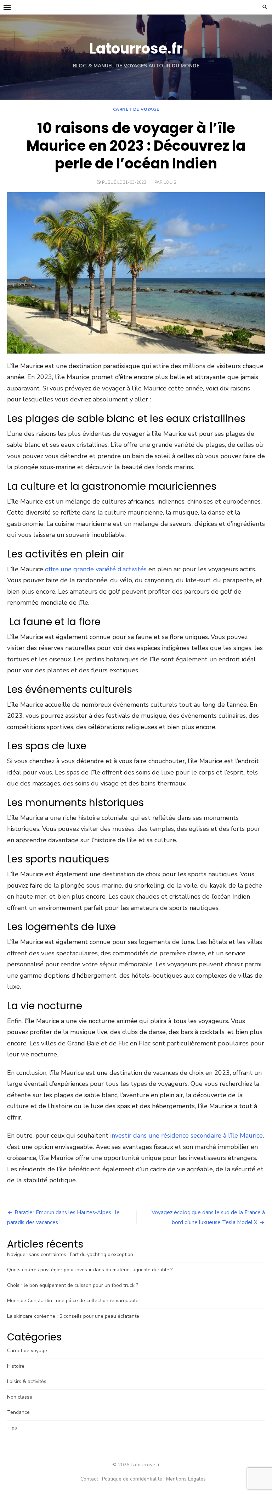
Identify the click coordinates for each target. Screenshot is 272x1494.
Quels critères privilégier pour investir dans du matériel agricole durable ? (89, 1269)
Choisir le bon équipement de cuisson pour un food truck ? (72, 1285)
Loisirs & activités (26, 1381)
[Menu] (7, 7)
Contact (89, 1479)
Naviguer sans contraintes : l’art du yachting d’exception (70, 1254)
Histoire (15, 1366)
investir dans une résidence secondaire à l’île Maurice (186, 1135)
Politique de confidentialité (132, 1479)
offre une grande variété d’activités (95, 569)
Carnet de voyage (136, 109)
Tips (12, 1427)
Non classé (19, 1397)
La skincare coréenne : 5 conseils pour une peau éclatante (73, 1316)
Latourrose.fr (136, 49)
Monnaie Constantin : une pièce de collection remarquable (72, 1300)
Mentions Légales (186, 1479)
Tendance (18, 1412)
